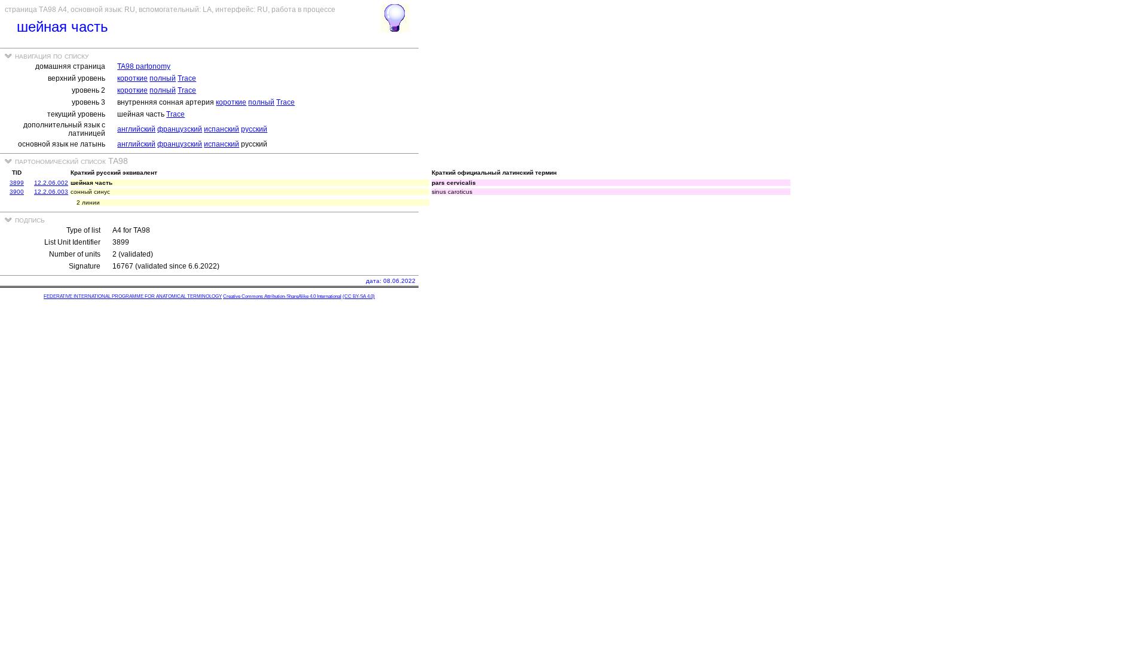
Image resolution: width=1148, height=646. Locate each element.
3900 (17, 191)
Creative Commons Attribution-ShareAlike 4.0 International (282, 296)
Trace (187, 78)
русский (254, 129)
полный (162, 78)
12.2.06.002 (51, 182)
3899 (17, 182)
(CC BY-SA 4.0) (359, 296)
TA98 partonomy (143, 66)
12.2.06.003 (51, 191)
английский (136, 129)
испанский (221, 129)
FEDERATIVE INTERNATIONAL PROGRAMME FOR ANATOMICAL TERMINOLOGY (133, 296)
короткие (132, 78)
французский (179, 129)
